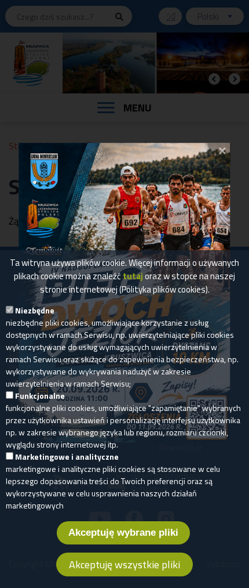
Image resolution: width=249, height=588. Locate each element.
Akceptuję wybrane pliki (123, 532)
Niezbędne (34, 310)
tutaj (133, 276)
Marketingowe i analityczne (67, 456)
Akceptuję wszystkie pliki (124, 564)
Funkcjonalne (40, 395)
